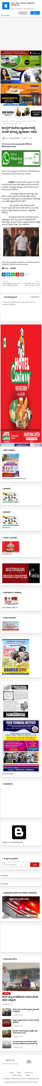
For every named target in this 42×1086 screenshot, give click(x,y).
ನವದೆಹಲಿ (12, 121)
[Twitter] (8, 274)
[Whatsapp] (13, 274)
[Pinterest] (17, 274)
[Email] (22, 274)
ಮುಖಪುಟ (5, 121)
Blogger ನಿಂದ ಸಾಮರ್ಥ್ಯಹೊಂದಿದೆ (12, 842)
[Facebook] (4, 274)
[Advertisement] (21, 29)
